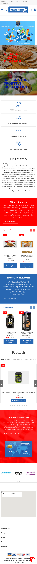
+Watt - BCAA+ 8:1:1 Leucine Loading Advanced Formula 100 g (18, 392)
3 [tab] (14, 405)
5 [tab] (17, 405)
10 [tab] (26, 405)
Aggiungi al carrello (11, 266)
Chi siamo (3, 1)
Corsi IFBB (17, 1)
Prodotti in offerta (30, 359)
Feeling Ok (10, 259)
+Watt (18, 395)
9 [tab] (24, 405)
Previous (31, 230)
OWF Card (10, 1)
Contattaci (24, 1)
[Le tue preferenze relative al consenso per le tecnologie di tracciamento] (34, 561)
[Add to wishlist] (8, 251)
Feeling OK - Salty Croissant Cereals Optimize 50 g (10, 256)
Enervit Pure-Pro (10, 335)
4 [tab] (16, 405)
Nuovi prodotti (17, 359)
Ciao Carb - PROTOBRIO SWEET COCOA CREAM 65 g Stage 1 (26, 256)
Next (34, 230)
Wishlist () (5, 3)
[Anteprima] (10, 254)
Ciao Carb (27, 259)
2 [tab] (12, 405)
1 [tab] (11, 405)
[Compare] (11, 251)
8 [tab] (23, 405)
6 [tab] (19, 405)
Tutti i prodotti (5, 359)
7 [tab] (21, 405)
